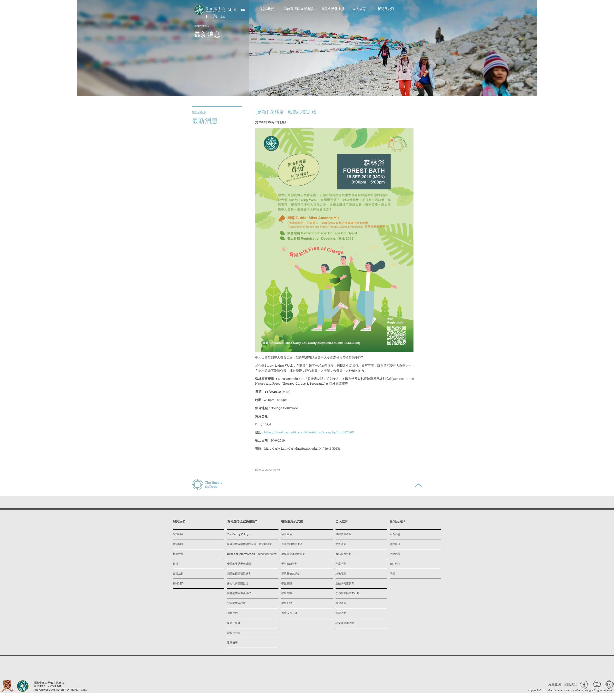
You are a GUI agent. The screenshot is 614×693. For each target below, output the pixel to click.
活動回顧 (395, 554)
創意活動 (341, 564)
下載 (392, 574)
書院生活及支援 (333, 9)
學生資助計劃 (289, 564)
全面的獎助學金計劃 (239, 564)
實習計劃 (341, 603)
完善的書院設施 (236, 603)
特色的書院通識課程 (239, 593)
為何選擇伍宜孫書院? (299, 9)
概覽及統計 (233, 623)
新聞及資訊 (201, 26)
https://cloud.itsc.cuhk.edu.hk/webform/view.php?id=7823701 (309, 432)
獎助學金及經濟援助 (293, 554)
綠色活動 (341, 574)
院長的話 (178, 534)
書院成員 (178, 574)
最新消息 (395, 534)
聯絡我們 (178, 583)
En (243, 10)
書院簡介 (178, 544)
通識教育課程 (343, 534)
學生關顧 (286, 593)
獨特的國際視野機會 (239, 574)
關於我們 (267, 9)
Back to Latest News (267, 470)
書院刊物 (395, 564)
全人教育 (359, 9)
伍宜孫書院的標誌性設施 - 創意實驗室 (249, 544)
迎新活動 (341, 613)
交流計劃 (341, 544)
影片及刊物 (233, 633)
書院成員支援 (289, 613)
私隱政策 (570, 684)
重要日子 (232, 643)
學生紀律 (286, 603)
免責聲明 (554, 684)
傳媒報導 (395, 544)
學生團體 (286, 583)
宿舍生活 (232, 613)
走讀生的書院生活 (291, 544)
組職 (175, 564)
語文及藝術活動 (345, 623)
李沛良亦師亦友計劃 (347, 593)
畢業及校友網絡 (290, 574)
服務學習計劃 (343, 554)
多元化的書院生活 (237, 583)
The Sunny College (238, 534)
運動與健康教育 (345, 583)
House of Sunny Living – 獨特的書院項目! (252, 554)
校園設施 (178, 554)
